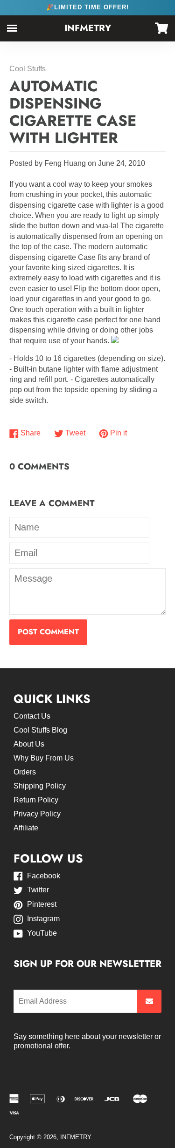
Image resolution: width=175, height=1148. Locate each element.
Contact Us (32, 716)
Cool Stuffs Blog (40, 730)
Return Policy (36, 800)
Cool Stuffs (27, 69)
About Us (29, 744)
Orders (25, 772)
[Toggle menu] (12, 28)
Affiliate (26, 828)
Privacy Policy (37, 814)
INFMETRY (87, 28)
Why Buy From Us (44, 758)
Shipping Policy (40, 786)
